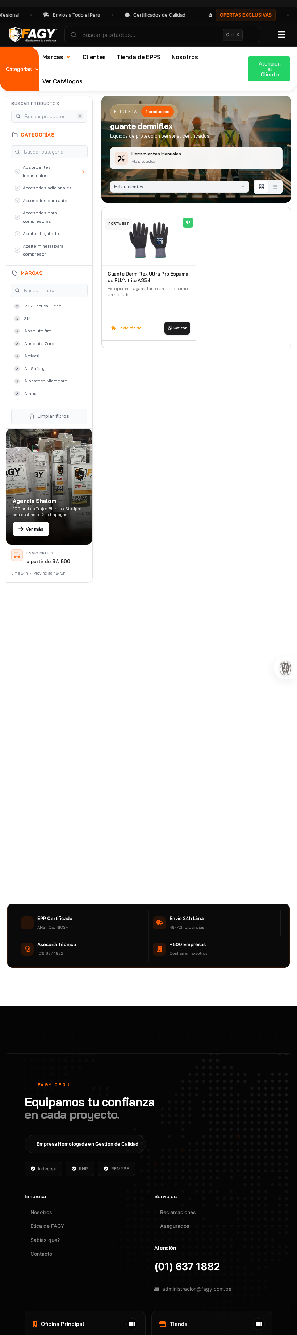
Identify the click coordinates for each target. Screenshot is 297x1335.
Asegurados (174, 1226)
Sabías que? (45, 1240)
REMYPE (120, 1168)
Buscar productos (35, 103)
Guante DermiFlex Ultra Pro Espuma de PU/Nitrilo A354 (148, 277)
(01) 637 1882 (187, 1267)
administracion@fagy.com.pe (196, 1289)
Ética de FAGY (47, 1226)
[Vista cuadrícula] (261, 187)
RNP (83, 1168)
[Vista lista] (274, 187)
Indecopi (47, 1168)
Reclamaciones (178, 1212)
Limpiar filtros (53, 416)
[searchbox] (162, 34)
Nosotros (41, 1212)
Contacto (41, 1254)
